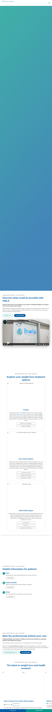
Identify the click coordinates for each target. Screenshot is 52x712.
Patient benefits (11, 582)
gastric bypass (23, 414)
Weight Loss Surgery (16, 705)
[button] (26, 332)
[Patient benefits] (4, 583)
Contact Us (13, 710)
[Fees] (4, 573)
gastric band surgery (33, 414)
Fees (7, 573)
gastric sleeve (17, 414)
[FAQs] (4, 592)
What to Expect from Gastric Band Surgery (19, 701)
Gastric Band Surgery (16, 703)
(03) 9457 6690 (39, 710)
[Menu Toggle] (49, 3)
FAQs (8, 592)
